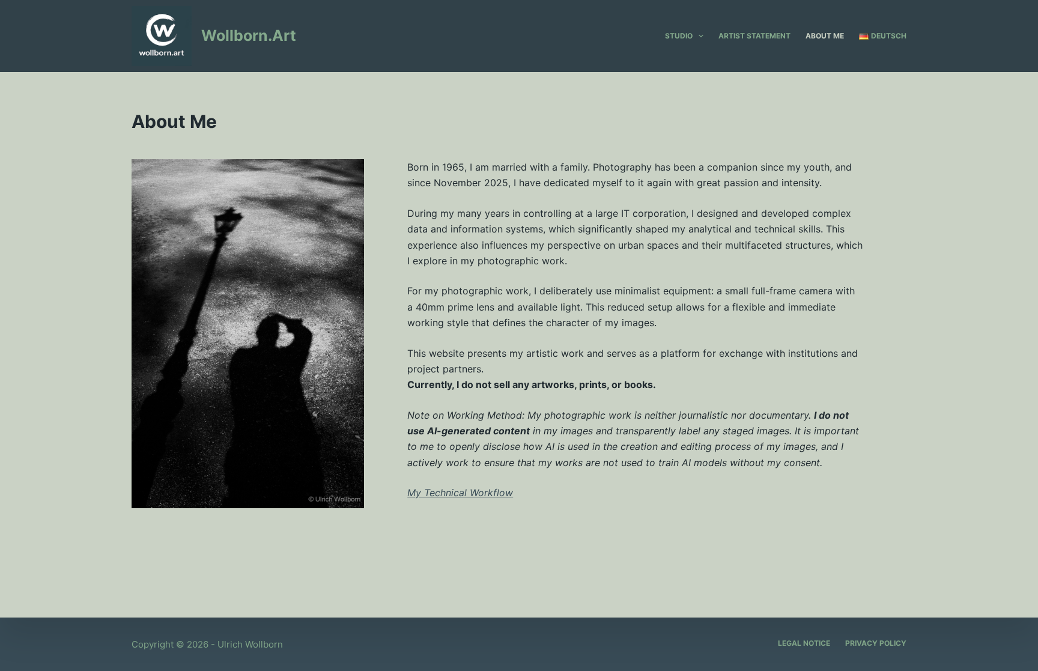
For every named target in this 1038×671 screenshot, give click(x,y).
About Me (825, 35)
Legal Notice (804, 643)
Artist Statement (754, 35)
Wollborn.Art (248, 35)
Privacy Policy (875, 643)
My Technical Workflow (460, 493)
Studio (679, 35)
